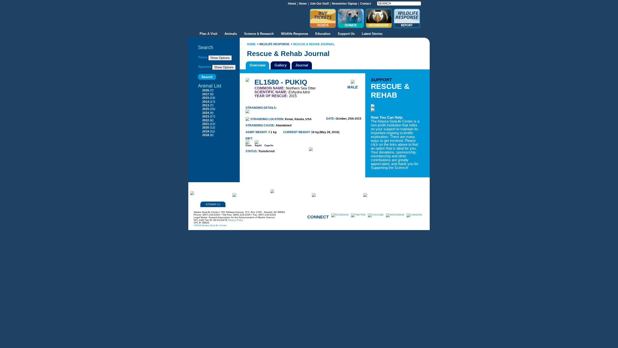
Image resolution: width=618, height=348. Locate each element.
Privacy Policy (235, 220)
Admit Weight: (257, 132)
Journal (301, 65)
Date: (331, 118)
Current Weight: (297, 132)
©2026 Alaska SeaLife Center (210, 225)
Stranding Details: (261, 107)
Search (205, 47)
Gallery (280, 65)
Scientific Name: (271, 92)
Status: (252, 151)
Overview (258, 65)
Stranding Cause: (261, 125)
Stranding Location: (267, 119)
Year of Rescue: (271, 96)
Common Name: (270, 88)
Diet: (249, 138)
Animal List (209, 85)
